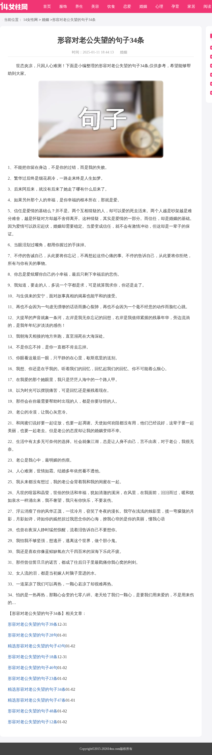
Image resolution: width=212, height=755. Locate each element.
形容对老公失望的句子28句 (32, 635)
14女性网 (30, 20)
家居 (191, 6)
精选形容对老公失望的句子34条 (37, 689)
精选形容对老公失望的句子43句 (37, 646)
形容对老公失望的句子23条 (32, 678)
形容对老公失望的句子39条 (32, 624)
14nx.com (114, 749)
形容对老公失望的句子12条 (32, 722)
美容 (95, 6)
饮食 (111, 6)
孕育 (175, 6)
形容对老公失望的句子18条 (32, 657)
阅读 (207, 6)
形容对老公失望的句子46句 (32, 667)
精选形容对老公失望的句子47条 (37, 700)
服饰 (63, 6)
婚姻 (143, 6)
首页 (47, 6)
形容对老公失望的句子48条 (32, 711)
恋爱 (127, 6)
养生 (79, 6)
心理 (159, 6)
